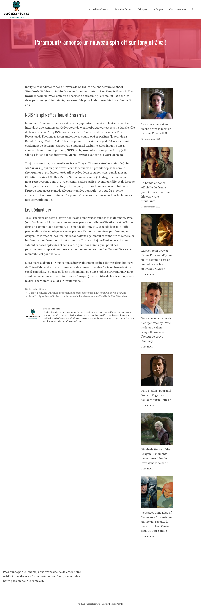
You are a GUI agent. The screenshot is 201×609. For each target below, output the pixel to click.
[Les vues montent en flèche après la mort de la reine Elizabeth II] (157, 117)
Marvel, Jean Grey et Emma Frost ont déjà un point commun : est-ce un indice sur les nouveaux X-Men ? (156, 260)
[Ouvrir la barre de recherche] (193, 9)
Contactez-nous (177, 9)
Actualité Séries (123, 9)
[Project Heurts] (16, 9)
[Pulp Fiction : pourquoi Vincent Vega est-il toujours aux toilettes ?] (157, 383)
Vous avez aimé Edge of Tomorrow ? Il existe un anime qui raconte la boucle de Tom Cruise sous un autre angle (156, 522)
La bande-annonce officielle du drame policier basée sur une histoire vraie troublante (156, 192)
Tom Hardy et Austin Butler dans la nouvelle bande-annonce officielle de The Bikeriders (78, 296)
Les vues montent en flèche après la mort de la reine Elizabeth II (156, 129)
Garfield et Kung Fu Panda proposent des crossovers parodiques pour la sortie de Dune (77, 292)
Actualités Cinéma (99, 9)
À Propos (158, 9)
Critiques (142, 9)
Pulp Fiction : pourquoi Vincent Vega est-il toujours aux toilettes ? (156, 395)
